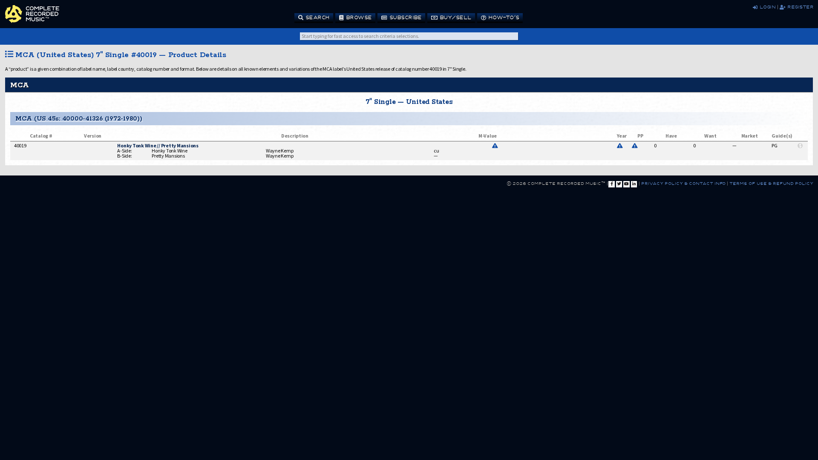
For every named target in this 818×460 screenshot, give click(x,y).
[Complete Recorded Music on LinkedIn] (634, 184)
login (766, 6)
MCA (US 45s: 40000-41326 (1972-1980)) (78, 119)
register (799, 6)
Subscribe (404, 17)
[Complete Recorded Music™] (32, 14)
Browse (357, 17)
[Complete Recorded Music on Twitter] (619, 184)
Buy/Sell (454, 17)
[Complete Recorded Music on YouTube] (626, 184)
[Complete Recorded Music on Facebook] (611, 184)
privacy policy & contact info (683, 183)
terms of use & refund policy (771, 183)
